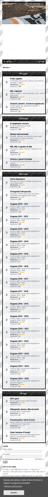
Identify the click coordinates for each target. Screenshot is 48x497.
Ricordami (39, 459)
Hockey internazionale (19, 134)
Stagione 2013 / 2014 (19, 241)
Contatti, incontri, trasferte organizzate (27, 103)
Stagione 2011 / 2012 (19, 216)
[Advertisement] (24, 42)
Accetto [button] (14, 493)
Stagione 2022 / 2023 (19, 353)
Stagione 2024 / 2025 (19, 378)
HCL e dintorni (16, 90)
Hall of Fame (23, 174)
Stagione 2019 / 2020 (19, 316)
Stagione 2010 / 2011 (19, 203)
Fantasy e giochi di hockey (21, 158)
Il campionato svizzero (19, 123)
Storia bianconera (17, 178)
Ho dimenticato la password (13, 459)
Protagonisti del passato (20, 191)
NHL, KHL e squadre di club (21, 146)
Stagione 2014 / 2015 (19, 253)
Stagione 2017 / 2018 (19, 291)
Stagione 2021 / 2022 (19, 341)
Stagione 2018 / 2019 (19, 303)
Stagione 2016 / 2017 (19, 278)
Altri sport (14, 398)
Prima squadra (16, 78)
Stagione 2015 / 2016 (19, 266)
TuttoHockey (23, 118)
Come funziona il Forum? (20, 432)
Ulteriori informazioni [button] (13, 486)
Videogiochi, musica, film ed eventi (24, 409)
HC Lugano (23, 73)
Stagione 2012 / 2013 (19, 228)
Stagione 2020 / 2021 (19, 328)
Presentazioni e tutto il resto (22, 419)
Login (5, 446)
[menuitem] (9, 61)
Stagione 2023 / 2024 (19, 365)
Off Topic (23, 393)
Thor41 (21, 84)
